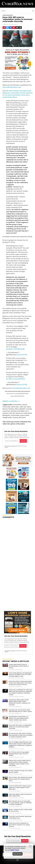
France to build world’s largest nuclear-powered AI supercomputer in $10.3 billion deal (20, 787)
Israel (4, 411)
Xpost (23, 417)
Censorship (6, 407)
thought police (7, 417)
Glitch (17, 409)
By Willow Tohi (18, 686)
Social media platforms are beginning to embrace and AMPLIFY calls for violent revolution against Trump (20, 674)
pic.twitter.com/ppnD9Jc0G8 (15, 379)
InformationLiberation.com (11, 87)
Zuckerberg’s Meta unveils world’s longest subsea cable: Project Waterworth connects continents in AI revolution (19, 702)
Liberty (17, 413)
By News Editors (18, 730)
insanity (29, 409)
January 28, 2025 (22, 355)
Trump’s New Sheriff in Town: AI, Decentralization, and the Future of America (19, 666)
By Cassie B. (17, 791)
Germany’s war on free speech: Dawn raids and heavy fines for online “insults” (20, 710)
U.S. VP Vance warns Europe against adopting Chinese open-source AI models (19, 753)
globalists (22, 409)
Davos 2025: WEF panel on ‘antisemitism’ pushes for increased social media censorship (20, 726)
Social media (15, 415)
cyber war (23, 407)
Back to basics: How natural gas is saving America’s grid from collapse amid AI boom (20, 779)
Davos (29, 407)
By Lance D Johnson (19, 678)
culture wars (15, 407)
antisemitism (17, 405)
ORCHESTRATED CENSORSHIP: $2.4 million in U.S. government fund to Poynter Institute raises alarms (19, 718)
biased (24, 405)
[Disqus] (17, 542)
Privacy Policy (14, 850)
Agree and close (17, 854)
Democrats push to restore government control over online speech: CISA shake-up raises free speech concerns (20, 683)
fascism (5, 409)
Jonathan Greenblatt (17, 411)
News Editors (14, 24)
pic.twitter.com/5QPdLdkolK (15, 349)
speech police (24, 415)
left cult (12, 413)
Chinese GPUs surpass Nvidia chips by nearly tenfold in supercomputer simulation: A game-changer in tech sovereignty (20, 763)
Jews (8, 411)
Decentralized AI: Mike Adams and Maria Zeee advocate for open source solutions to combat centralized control (20, 735)
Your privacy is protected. (10, 445)
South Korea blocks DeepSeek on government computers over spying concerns (19, 824)
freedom (11, 409)
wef (20, 417)
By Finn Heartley (18, 669)
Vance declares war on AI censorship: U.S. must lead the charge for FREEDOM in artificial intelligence (20, 802)
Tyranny (15, 417)
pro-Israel (24, 413)
